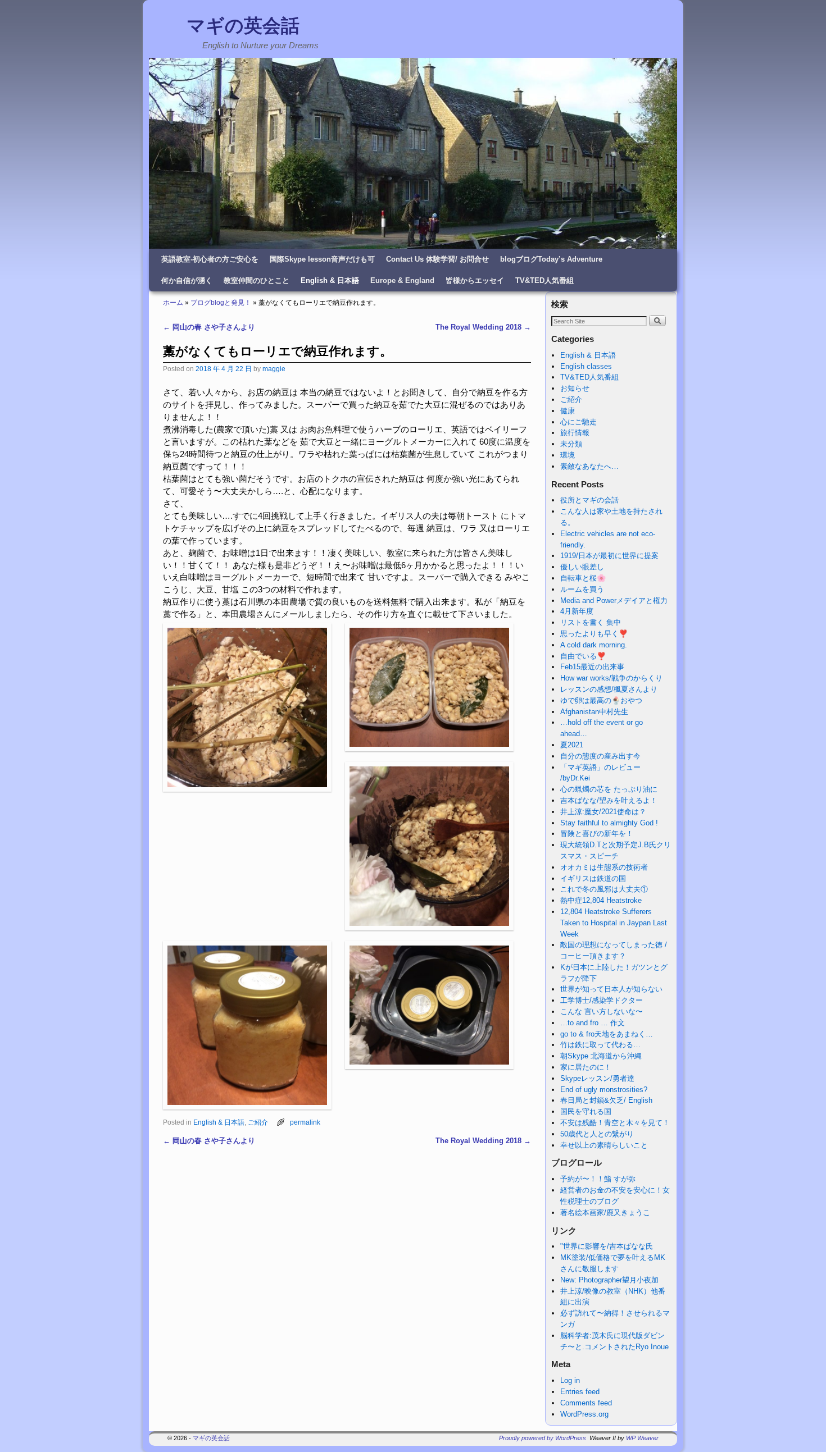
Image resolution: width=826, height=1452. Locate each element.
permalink (305, 1122)
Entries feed (580, 1391)
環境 (567, 455)
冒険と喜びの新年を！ (596, 833)
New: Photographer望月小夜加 (609, 1280)
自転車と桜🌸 (583, 578)
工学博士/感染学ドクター (601, 1000)
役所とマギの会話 (589, 500)
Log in (570, 1380)
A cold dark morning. (593, 645)
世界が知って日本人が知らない (611, 989)
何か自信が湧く (186, 280)
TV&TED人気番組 (544, 280)
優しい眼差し (582, 567)
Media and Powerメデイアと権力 (614, 600)
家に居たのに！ (585, 1067)
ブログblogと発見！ (220, 303)
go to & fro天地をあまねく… (606, 1034)
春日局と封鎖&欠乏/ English (606, 1100)
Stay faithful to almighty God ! (609, 823)
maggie (273, 368)
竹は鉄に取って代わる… (600, 1044)
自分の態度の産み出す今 (600, 756)
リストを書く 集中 (590, 622)
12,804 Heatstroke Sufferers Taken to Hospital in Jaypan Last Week (613, 922)
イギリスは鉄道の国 (593, 878)
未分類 (571, 444)
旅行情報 (574, 432)
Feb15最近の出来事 (592, 667)
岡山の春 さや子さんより (209, 327)
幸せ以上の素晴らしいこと (604, 1145)
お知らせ (574, 388)
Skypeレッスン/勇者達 (597, 1078)
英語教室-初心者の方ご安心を (209, 259)
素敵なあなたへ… (589, 466)
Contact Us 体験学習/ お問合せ (437, 259)
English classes (586, 366)
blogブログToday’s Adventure (551, 259)
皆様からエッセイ (475, 280)
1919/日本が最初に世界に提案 (609, 555)
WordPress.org (584, 1414)
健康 (567, 411)
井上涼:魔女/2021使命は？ (603, 811)
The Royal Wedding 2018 (483, 327)
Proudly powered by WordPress (542, 1438)
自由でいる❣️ (583, 656)
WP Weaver (642, 1438)
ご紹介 (258, 1122)
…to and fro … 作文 (592, 1023)
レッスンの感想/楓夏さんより (608, 689)
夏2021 (571, 745)
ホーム (173, 303)
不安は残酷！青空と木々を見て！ (615, 1122)
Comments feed (586, 1403)
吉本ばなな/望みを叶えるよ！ (608, 800)
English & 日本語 (330, 280)
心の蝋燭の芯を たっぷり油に (608, 789)
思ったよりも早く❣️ (594, 633)
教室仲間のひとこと (256, 280)
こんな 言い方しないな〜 (601, 1011)
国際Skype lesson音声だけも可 (322, 259)
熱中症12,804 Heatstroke (601, 900)
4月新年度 (576, 611)
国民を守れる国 (585, 1111)
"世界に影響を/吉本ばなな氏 (606, 1246)
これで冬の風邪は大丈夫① (604, 889)
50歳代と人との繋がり (597, 1134)
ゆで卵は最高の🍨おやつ (601, 700)
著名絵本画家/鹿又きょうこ (605, 1212)
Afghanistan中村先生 (594, 711)
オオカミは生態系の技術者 (604, 867)
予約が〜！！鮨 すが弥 (598, 1179)
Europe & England (402, 280)
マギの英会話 (243, 25)
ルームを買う (582, 589)
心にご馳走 (578, 422)
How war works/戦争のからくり (611, 678)
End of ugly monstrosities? (603, 1089)
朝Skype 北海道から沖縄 (601, 1056)
